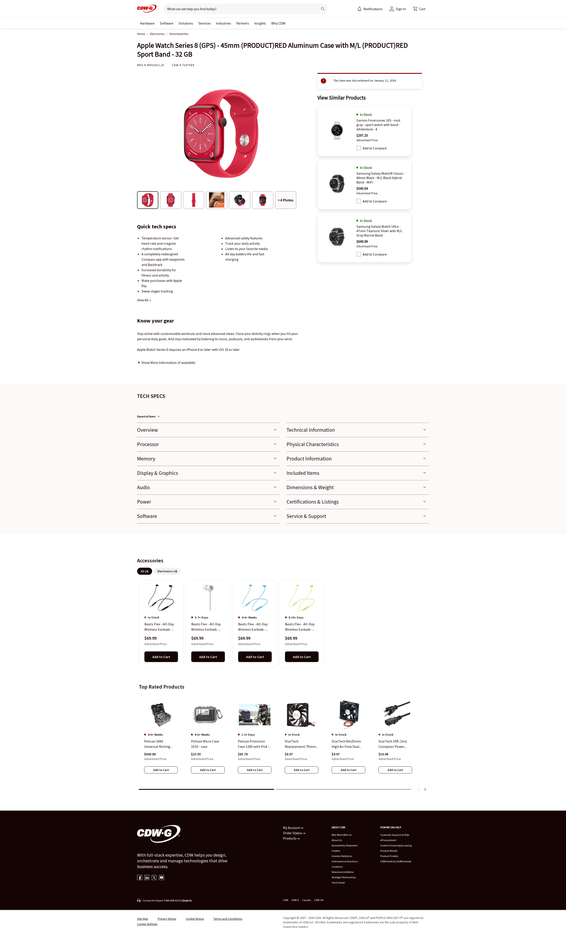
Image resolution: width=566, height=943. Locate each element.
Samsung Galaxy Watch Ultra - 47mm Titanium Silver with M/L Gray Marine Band (379, 230)
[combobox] (239, 9)
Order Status (293, 833)
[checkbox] (358, 148)
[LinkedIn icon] (146, 878)
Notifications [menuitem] (372, 9)
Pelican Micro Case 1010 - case (205, 744)
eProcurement (388, 840)
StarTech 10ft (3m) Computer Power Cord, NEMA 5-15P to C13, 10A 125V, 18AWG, (395, 744)
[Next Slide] (425, 789)
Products (290, 838)
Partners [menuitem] (242, 23)
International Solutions (345, 861)
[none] (147, 23)
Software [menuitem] (166, 23)
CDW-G (295, 900)
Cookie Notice (195, 919)
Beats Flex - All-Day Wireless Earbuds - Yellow (299, 627)
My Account (292, 827)
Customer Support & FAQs (394, 834)
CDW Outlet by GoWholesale (395, 861)
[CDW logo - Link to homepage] (147, 9)
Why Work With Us (342, 834)
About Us (337, 840)
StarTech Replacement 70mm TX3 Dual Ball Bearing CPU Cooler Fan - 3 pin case (301, 744)
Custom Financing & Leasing (396, 845)
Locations (337, 866)
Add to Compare (375, 148)
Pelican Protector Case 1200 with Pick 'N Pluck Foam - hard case (254, 744)
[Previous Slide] (419, 789)
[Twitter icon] (154, 878)
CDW (285, 900)
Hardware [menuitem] (147, 23)
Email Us (187, 900)
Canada (306, 900)
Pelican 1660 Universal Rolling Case (157, 744)
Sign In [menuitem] (401, 9)
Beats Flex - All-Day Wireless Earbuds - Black (159, 627)
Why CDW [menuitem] (278, 23)
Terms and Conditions (227, 919)
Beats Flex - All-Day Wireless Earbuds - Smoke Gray (206, 627)
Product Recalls (389, 850)
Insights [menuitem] (260, 23)
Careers (336, 850)
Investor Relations (342, 856)
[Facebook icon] (139, 878)
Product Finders (389, 856)
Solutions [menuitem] (186, 23)
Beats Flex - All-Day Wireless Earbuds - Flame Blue (253, 627)
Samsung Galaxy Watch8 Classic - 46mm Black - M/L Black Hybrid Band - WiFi (380, 177)
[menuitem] (359, 9)
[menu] (370, 9)
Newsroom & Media (342, 872)
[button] (419, 9)
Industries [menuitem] (223, 23)
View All (143, 300)
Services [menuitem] (204, 23)
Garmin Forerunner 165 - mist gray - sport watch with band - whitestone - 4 (378, 124)
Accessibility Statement (345, 845)
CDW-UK (318, 900)
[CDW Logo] (147, 9)
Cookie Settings (147, 924)
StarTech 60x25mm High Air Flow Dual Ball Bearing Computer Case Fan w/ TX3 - (348, 744)
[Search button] (322, 8)
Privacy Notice (167, 919)
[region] (283, 623)
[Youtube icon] (161, 878)
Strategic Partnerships (344, 877)
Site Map (142, 919)
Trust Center (338, 882)
